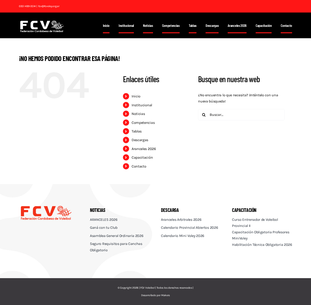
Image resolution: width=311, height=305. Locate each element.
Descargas (140, 140)
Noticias (138, 114)
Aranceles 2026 (144, 149)
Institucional (142, 105)
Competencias (143, 122)
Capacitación (142, 157)
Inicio (136, 96)
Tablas (137, 131)
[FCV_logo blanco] (42, 22)
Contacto (139, 166)
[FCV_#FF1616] (46, 206)
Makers (165, 295)
